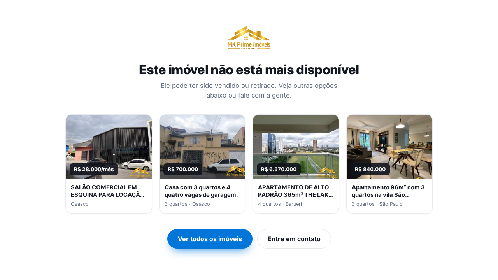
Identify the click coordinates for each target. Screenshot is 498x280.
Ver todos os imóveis (210, 239)
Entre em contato (294, 239)
